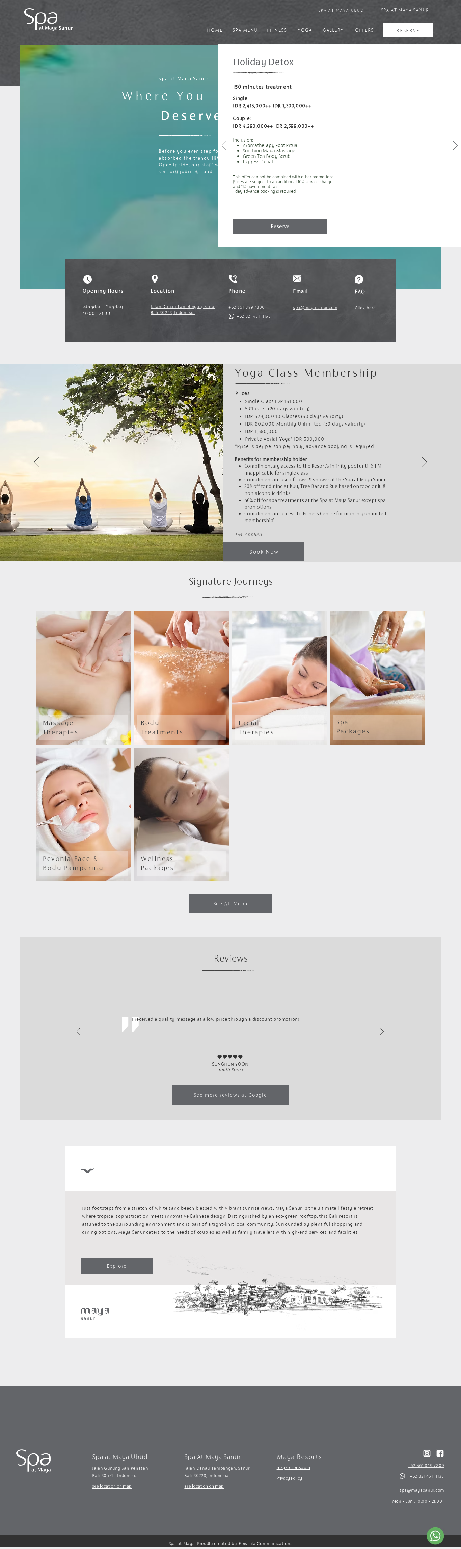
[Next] (455, 146)
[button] (438, 67)
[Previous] (224, 146)
